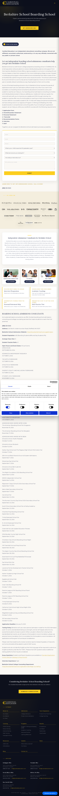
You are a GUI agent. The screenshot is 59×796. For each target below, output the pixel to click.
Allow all (48, 413)
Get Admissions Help (29, 28)
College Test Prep (44, 716)
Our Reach (42, 728)
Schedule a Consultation (29, 691)
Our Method (6, 716)
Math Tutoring (6, 733)
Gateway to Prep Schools (19, 657)
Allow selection (29, 413)
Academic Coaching (26, 730)
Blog (4, 751)
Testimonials (42, 731)
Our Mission (5, 713)
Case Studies (43, 733)
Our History (24, 746)
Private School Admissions (27, 716)
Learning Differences (26, 734)
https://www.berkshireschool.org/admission (40, 332)
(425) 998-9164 (34, 778)
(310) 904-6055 (6, 778)
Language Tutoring (7, 735)
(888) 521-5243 (6, 768)
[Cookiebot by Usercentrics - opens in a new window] (51, 382)
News (41, 740)
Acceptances (43, 726)
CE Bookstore (6, 746)
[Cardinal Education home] (11, 3)
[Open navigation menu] (54, 3)
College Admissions (26, 713)
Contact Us (24, 751)
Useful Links (5, 743)
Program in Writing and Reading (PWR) (28, 727)
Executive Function (25, 732)
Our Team (5, 718)
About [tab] (48, 386)
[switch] (22, 407)
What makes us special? (27, 743)
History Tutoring (6, 728)
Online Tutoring (6, 726)
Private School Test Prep (45, 713)
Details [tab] (29, 386)
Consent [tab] (10, 386)
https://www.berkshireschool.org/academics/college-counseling (21, 666)
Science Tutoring (7, 731)
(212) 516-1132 (6, 788)
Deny (10, 413)
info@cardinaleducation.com (18, 768)
